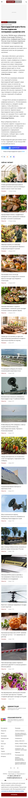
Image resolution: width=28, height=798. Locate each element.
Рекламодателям (19, 755)
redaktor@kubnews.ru (14, 778)
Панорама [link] (3, 191)
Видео (2, 748)
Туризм (3, 751)
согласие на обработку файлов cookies (12, 791)
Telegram (17, 768)
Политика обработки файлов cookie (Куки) (20, 763)
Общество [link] (3, 221)
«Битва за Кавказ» (20, 730)
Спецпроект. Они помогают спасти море (21, 749)
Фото (2, 746)
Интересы (3, 756)
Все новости (4, 728)
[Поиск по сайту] (26, 2)
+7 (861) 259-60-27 (14, 776)
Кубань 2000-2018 (19, 741)
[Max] (14, 157)
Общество (4, 22)
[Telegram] (10, 157)
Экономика (4, 736)
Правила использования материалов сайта (19, 759)
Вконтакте (11, 768)
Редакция (17, 752)
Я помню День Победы (21, 746)
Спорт (2, 741)
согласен (14, 794)
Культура (3, 743)
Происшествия (4, 738)
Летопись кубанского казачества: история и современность (20, 734)
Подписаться (15, 147)
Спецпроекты (18, 738)
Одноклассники (14, 768)
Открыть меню (2, 2)
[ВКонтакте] (4, 157)
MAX (23, 151)
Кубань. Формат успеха (21, 743)
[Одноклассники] (7, 157)
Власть (3, 733)
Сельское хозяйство (6, 753)
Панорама (17, 728)
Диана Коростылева (6, 24)
